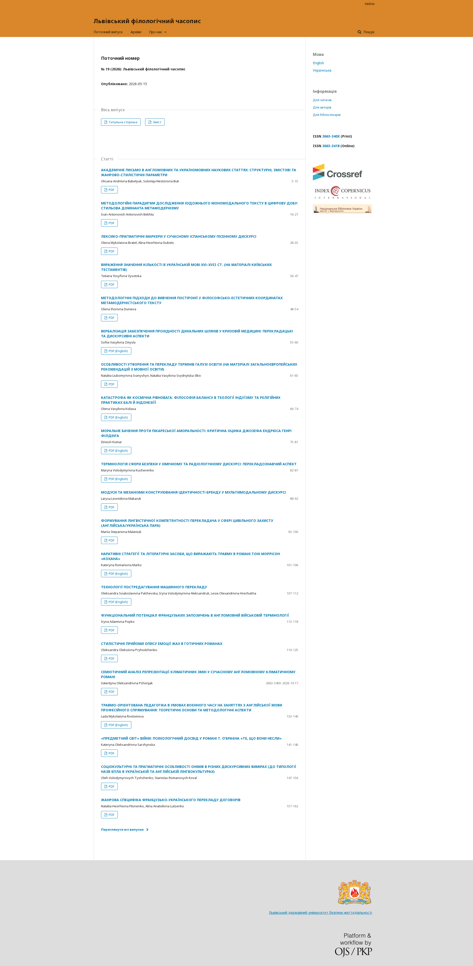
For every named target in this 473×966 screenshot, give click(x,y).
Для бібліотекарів (327, 114)
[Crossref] (337, 179)
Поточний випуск (108, 32)
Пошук (368, 32)
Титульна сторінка (122, 122)
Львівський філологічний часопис (147, 21)
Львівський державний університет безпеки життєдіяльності (320, 912)
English (318, 63)
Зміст (156, 122)
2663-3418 (330, 145)
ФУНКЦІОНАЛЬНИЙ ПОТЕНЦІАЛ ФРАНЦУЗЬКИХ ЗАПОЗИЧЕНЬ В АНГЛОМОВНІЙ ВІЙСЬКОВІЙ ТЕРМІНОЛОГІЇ (195, 615)
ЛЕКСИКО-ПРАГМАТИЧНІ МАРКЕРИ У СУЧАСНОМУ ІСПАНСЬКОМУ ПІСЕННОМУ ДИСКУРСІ (178, 236)
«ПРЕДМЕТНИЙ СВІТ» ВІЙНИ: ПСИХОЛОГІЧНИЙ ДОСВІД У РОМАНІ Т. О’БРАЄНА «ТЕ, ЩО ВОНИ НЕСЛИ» (191, 738)
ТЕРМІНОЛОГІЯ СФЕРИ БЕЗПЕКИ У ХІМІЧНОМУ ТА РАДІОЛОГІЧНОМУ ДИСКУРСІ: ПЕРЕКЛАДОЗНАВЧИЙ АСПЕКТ (199, 464)
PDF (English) (118, 351)
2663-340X (331, 136)
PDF (111, 189)
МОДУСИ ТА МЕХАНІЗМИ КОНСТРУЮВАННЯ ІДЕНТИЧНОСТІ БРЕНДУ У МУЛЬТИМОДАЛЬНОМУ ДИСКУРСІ (193, 492)
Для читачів (322, 100)
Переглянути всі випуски (122, 829)
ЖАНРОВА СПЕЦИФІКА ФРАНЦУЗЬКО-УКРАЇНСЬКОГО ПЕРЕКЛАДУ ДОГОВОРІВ (170, 799)
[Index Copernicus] (342, 197)
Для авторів (322, 107)
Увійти (369, 3)
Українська (322, 70)
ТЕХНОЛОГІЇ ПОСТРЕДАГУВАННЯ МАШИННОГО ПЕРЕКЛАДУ (154, 587)
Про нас (156, 32)
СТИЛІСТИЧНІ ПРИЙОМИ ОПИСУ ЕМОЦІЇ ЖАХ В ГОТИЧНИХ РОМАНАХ (161, 643)
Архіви (136, 32)
